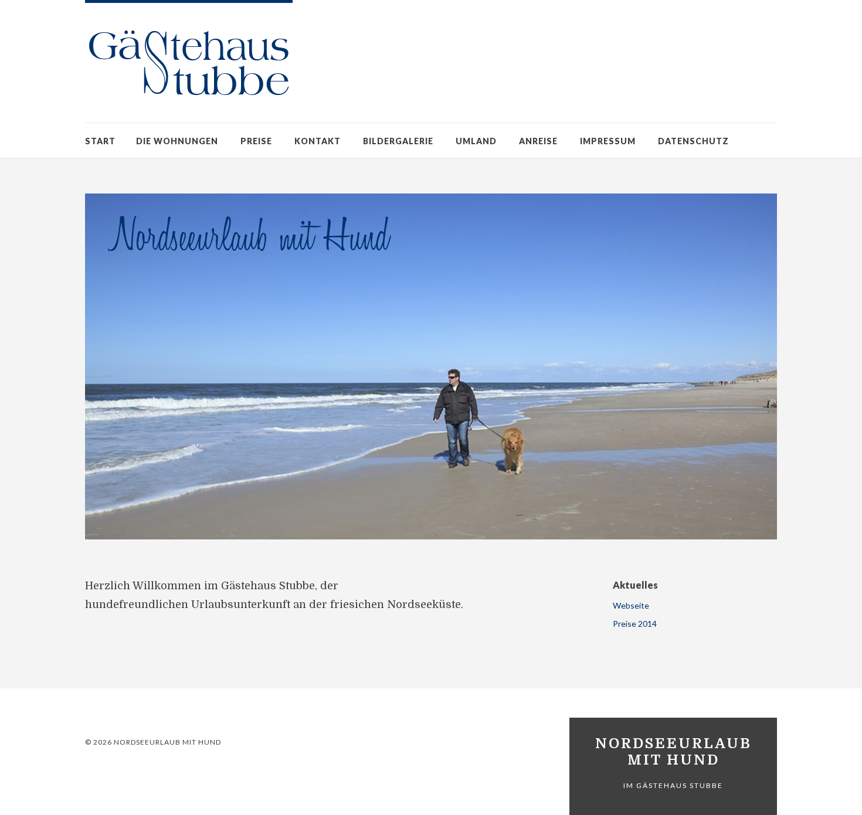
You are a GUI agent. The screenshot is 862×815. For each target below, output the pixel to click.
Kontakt (317, 141)
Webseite (631, 605)
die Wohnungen (177, 141)
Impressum (608, 141)
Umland (476, 141)
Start (100, 141)
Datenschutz (693, 141)
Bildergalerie (398, 141)
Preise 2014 (635, 624)
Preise (256, 141)
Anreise (538, 141)
